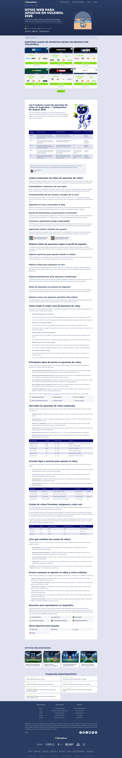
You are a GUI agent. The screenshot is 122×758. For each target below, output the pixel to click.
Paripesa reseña (85, 86)
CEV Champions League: (38, 474)
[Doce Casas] (60, 744)
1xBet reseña (36, 65)
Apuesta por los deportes (78, 2)
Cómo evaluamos (79, 710)
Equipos (41, 717)
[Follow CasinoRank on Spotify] (93, 732)
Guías (88, 2)
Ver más (60, 91)
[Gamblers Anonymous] (78, 744)
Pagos (40, 710)
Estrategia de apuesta (59, 708)
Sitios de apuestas (64, 2)
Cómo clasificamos (79, 713)
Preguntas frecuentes (59, 717)
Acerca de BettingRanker (80, 708)
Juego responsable (59, 713)
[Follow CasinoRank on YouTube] (90, 732)
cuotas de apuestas (35, 507)
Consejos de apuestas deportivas (60, 710)
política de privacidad (66, 756)
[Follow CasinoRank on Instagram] (83, 732)
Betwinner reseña (36, 86)
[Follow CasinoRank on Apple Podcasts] (96, 732)
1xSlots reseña (61, 65)
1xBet (31, 155)
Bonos (40, 708)
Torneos (41, 715)
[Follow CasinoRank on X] (87, 732)
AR (26, 732)
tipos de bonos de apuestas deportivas (53, 393)
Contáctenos (80, 715)
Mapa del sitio (79, 717)
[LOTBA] (40, 744)
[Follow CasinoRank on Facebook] (80, 732)
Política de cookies (32, 756)
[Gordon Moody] (69, 744)
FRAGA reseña (61, 86)
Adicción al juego (43, 756)
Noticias (95, 2)
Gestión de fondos (59, 715)
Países (40, 713)
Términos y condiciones (89, 756)
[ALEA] (50, 744)
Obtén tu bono (36, 63)
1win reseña (85, 65)
